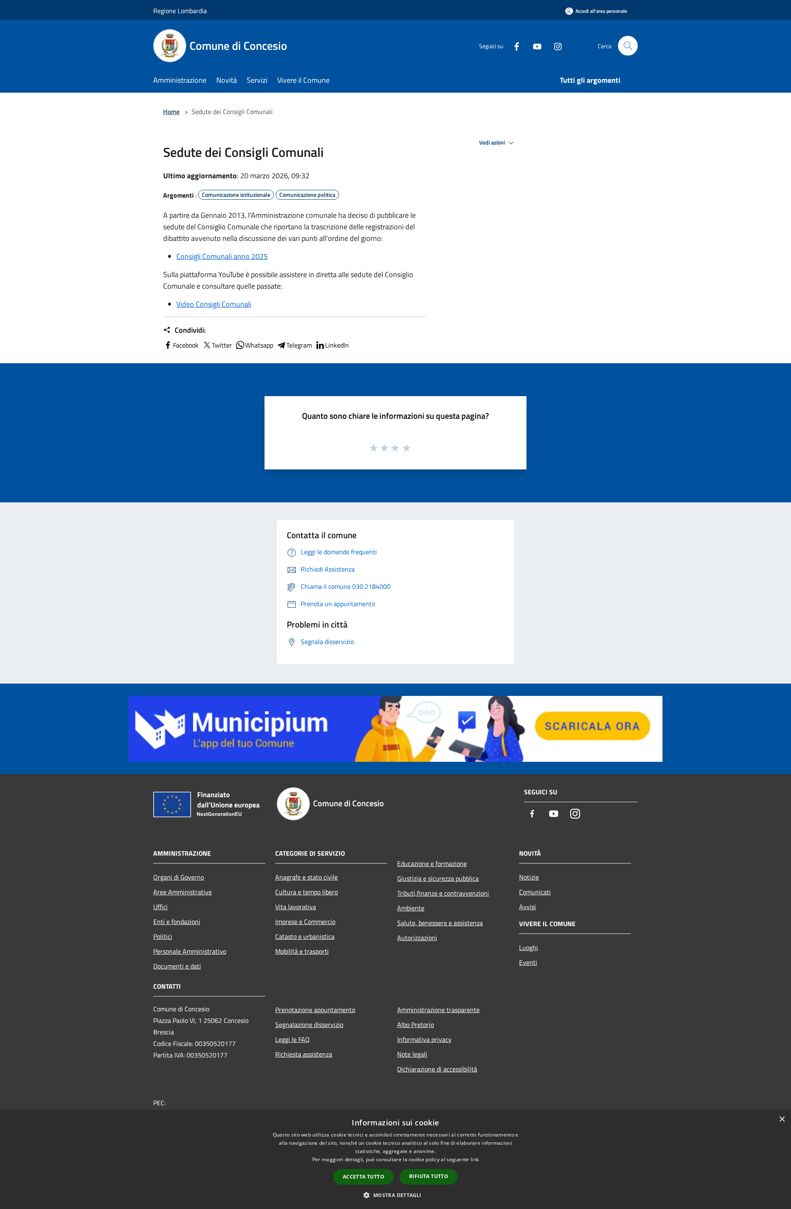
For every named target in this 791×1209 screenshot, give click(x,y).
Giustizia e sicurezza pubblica (438, 878)
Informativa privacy (424, 1039)
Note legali (412, 1054)
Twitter (222, 345)
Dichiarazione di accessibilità (437, 1069)
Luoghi (528, 947)
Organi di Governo (178, 877)
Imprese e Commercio (305, 922)
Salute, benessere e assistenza (440, 923)
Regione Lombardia (180, 11)
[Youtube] (534, 45)
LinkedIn (337, 345)
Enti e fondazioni (176, 922)
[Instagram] (554, 45)
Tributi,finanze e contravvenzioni (443, 893)
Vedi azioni (492, 142)
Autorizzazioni (417, 938)
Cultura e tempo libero (306, 892)
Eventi (528, 962)
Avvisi (527, 907)
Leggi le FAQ (292, 1039)
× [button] (782, 1119)
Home (171, 112)
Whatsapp (259, 345)
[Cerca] (628, 46)
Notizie (529, 877)
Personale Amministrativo (189, 951)
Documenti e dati (177, 966)
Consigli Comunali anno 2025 (222, 256)
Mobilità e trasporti (302, 951)
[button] (395, 1195)
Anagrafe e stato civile (306, 877)
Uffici (160, 907)
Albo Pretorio (415, 1024)
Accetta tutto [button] (363, 1176)
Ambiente (410, 908)
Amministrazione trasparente (438, 1010)
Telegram (299, 345)
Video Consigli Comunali (213, 304)
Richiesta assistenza (303, 1054)
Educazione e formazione (432, 863)
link (474, 1159)
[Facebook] (513, 45)
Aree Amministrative (182, 892)
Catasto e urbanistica (305, 936)
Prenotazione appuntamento (315, 1010)
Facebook (186, 345)
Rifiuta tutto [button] (428, 1176)
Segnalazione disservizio (309, 1024)
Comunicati (535, 892)
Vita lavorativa (295, 907)
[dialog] (395, 1160)
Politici (162, 936)
